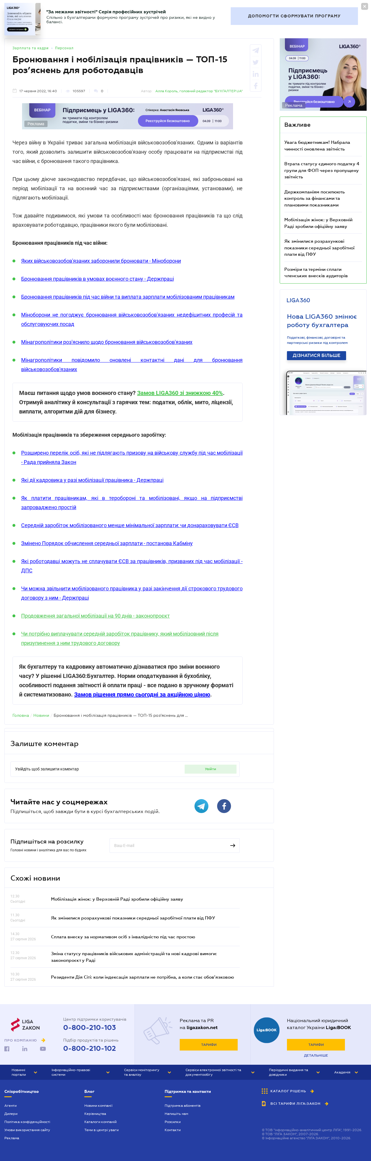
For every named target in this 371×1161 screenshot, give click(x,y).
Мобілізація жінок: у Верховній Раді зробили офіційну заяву (117, 898)
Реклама (11, 1138)
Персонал (64, 48)
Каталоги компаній (100, 1122)
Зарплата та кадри (30, 48)
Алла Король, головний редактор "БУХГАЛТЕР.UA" (199, 91)
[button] (24, 1072)
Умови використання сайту (27, 1130)
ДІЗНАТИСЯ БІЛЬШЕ (316, 355)
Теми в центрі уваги (101, 1130)
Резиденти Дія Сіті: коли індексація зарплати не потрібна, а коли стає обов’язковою (142, 976)
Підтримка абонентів (183, 1106)
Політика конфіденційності (27, 1122)
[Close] (364, 6)
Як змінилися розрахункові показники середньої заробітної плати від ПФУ (133, 917)
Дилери (10, 1114)
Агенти (10, 1106)
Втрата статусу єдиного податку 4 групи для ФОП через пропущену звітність (321, 170)
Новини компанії (98, 1106)
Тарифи (209, 1045)
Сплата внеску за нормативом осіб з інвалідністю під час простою (123, 936)
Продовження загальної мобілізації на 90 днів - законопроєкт (95, 616)
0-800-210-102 (89, 1048)
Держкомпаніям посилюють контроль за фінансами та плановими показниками (314, 198)
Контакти (173, 1130)
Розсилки (173, 1122)
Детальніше (316, 1055)
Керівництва (95, 1114)
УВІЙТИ (210, 769)
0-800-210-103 (89, 1027)
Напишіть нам (176, 1114)
